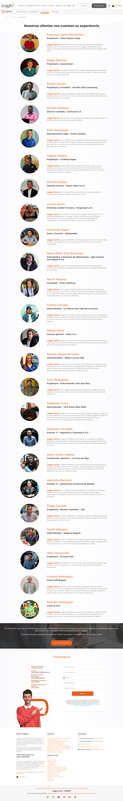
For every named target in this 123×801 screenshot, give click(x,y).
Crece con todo (51, 760)
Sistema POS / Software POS (55, 744)
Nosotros (59, 5)
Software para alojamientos (55, 743)
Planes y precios (21, 11)
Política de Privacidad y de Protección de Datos (86, 704)
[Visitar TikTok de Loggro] (75, 797)
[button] (64, 678)
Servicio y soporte (85, 744)
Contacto (51, 5)
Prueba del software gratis (55, 776)
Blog (73, 5)
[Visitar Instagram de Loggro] (64, 797)
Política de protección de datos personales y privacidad (77, 793)
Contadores (30, 5)
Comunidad (67, 5)
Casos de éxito (44, 11)
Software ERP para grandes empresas (58, 746)
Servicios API (51, 763)
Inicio (6, 17)
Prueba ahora (99, 5)
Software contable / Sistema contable (58, 749)
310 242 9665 (35, 687)
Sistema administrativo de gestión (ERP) (59, 738)
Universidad (54, 11)
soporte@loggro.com (38, 678)
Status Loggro (51, 761)
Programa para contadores (55, 752)
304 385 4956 (35, 682)
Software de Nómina (53, 740)
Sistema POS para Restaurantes (56, 741)
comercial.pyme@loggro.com (40, 672)
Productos (21, 5)
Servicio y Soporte (41, 5)
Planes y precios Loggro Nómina (56, 770)
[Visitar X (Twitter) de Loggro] (53, 797)
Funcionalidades (33, 11)
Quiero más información (62, 643)
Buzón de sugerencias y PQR (88, 746)
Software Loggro (52, 766)
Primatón (50, 778)
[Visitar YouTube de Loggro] (59, 797)
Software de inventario (53, 750)
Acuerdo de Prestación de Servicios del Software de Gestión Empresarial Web (61, 788)
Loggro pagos (51, 764)
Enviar (82, 693)
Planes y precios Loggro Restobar (57, 769)
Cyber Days (50, 781)
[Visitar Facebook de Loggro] (47, 797)
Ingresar (83, 5)
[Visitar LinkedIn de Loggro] (70, 797)
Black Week (50, 779)
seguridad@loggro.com (23, 769)
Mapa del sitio (52, 793)
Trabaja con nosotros (53, 775)
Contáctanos (51, 773)
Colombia (22, 776)
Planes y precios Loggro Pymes (56, 767)
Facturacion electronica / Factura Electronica (60, 747)
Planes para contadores (54, 772)
